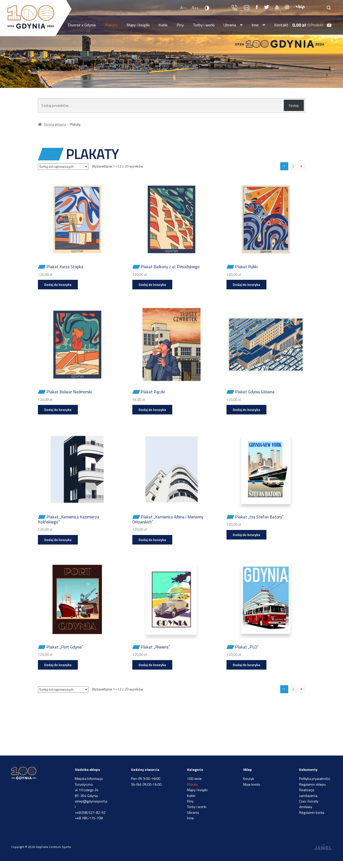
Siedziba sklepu (87, 769)
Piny (180, 25)
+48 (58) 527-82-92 (90, 812)
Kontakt (281, 25)
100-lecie (194, 778)
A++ (195, 8)
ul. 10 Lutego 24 (86, 789)
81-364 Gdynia (86, 795)
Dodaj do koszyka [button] (58, 284)
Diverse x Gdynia (82, 25)
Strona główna (55, 124)
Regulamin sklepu (312, 784)
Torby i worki (203, 25)
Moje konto (251, 784)
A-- (183, 8)
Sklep (247, 769)
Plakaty (111, 25)
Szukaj (294, 105)
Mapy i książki (138, 25)
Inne (255, 25)
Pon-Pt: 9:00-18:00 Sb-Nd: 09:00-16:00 (146, 781)
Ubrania (229, 25)
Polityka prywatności (314, 778)
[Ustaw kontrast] (207, 7)
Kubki (162, 25)
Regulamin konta (311, 812)
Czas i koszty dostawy (308, 803)
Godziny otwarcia (145, 769)
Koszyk (248, 778)
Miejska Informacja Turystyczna (89, 781)
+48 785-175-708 (89, 818)
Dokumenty (308, 769)
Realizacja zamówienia (308, 792)
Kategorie (195, 769)
